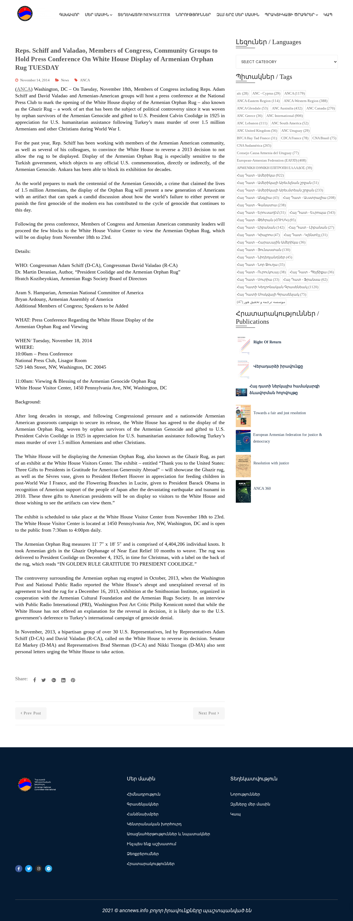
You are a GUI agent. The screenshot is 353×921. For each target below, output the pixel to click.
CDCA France (294, 138)
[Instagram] (38, 868)
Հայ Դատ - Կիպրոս (258, 235)
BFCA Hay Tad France (257, 138)
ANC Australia (287, 108)
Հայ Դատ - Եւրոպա (312, 212)
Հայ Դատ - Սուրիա (258, 279)
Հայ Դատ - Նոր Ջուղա (261, 265)
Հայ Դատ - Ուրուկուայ (261, 272)
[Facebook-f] (18, 868)
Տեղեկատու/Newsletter (144, 15)
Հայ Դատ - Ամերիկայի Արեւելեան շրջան (278, 183)
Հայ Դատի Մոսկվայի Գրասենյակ (271, 294)
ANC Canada (320, 108)
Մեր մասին (97, 15)
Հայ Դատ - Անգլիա (258, 198)
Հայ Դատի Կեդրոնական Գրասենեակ (277, 287)
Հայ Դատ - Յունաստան (263, 250)
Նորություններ (193, 15)
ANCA (85, 80)
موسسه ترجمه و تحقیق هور (261, 302)
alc (242, 93)
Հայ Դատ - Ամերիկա (260, 175)
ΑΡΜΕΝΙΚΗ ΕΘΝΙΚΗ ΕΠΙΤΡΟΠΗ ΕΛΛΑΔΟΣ (274, 168)
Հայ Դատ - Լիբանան (260, 227)
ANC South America (289, 123)
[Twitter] (28, 868)
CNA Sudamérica (254, 145)
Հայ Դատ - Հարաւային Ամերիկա (271, 242)
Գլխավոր (69, 15)
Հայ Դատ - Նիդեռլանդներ (264, 257)
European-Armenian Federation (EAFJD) (271, 160)
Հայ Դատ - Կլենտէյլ (305, 235)
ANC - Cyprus (266, 93)
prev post (32, 713)
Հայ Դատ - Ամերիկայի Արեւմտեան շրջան (280, 190)
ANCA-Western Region (305, 101)
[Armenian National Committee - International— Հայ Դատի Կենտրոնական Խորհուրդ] (36, 15)
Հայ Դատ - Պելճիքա (312, 272)
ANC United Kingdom (257, 130)
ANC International (284, 116)
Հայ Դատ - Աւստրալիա (309, 198)
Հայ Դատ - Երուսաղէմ (261, 212)
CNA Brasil (324, 138)
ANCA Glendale (252, 108)
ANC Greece (249, 116)
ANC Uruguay (295, 130)
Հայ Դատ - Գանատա (261, 205)
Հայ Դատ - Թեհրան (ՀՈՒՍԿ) (266, 220)
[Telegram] (48, 868)
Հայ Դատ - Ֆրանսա (305, 279)
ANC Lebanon (252, 123)
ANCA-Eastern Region (258, 101)
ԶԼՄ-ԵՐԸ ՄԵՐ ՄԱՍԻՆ (237, 15)
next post (207, 713)
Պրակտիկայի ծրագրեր (290, 15)
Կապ (327, 15)
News (65, 80)
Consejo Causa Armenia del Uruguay (268, 153)
